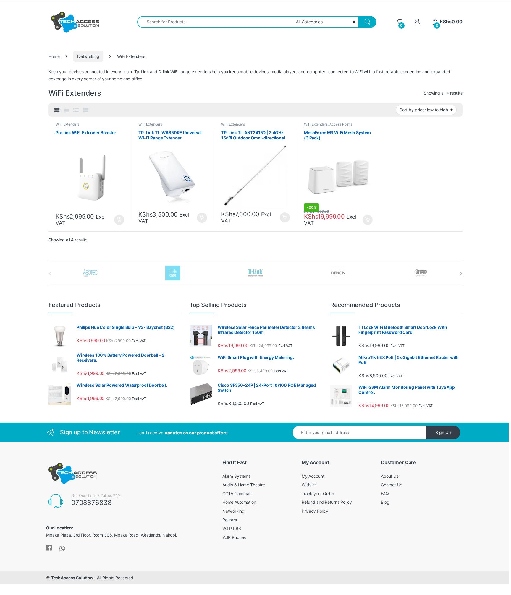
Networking (88, 56)
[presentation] (461, 274)
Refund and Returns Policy (327, 502)
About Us (389, 476)
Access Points (340, 124)
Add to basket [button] (117, 220)
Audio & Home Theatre (243, 484)
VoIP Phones (234, 537)
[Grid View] (57, 110)
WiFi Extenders (67, 124)
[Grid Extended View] (66, 110)
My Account (313, 476)
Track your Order (318, 493)
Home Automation (239, 502)
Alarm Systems (236, 476)
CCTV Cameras (236, 493)
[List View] (76, 110)
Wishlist (309, 484)
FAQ (385, 493)
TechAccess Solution (72, 577)
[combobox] (215, 22)
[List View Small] (85, 110)
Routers (229, 519)
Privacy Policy (315, 510)
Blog (385, 502)
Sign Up (443, 432)
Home (53, 56)
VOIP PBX (231, 528)
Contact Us (391, 484)
